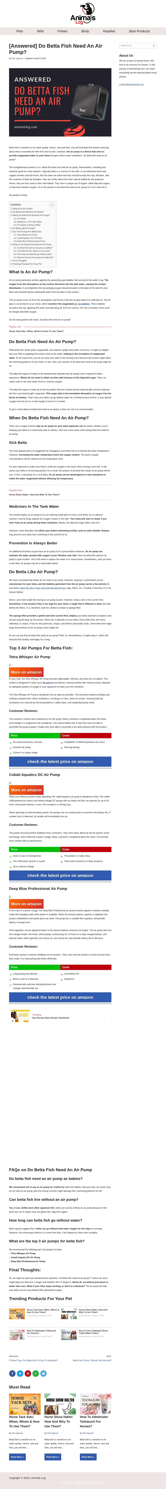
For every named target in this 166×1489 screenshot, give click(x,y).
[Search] (154, 45)
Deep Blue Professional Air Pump (31, 241)
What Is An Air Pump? (23, 208)
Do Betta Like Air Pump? (24, 228)
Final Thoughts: (20, 260)
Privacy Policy (97, 1482)
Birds (85, 31)
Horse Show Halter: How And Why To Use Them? (34, 494)
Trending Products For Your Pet (27, 264)
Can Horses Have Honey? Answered (50, 1018)
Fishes (62, 31)
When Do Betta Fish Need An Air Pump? (31, 215)
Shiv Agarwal (17, 58)
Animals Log (38, 1478)
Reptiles (109, 31)
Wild (40, 31)
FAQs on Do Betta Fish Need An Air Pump (32, 244)
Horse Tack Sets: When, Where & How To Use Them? (36, 331)
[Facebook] (12, 1373)
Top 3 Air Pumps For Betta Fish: (27, 231)
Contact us (80, 1482)
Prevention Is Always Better (28, 225)
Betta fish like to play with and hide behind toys (43, 588)
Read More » (16, 1458)
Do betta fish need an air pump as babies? (35, 248)
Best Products (139, 31)
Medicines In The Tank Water (29, 222)
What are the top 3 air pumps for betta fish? (35, 257)
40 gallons (48, 683)
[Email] (43, 1373)
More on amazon (26, 672)
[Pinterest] (28, 1373)
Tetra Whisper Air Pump (27, 235)
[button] (50, 205)
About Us (66, 1482)
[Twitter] (20, 1373)
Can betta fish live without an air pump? (33, 251)
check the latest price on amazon (60, 761)
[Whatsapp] (35, 1373)
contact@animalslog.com (131, 84)
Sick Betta (21, 218)
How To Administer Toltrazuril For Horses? (94, 1421)
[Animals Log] (83, 13)
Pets (19, 31)
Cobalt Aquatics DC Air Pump (29, 238)
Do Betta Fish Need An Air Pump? (28, 212)
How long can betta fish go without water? (34, 254)
